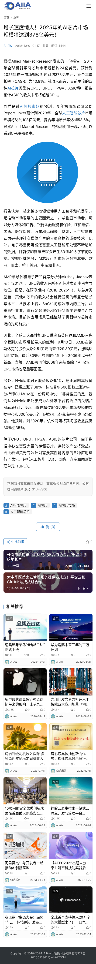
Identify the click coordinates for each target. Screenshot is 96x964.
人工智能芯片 (73, 113)
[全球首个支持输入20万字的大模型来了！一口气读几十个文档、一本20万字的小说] (71, 900)
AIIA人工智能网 (53, 953)
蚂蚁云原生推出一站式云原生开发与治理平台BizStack (70, 811)
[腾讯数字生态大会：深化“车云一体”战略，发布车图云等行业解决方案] (25, 900)
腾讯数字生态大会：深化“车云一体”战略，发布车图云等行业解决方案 (24, 920)
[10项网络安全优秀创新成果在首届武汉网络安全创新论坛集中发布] (25, 790)
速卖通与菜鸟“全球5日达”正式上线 (25, 647)
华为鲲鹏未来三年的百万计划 (70, 647)
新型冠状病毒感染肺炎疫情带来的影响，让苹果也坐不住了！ (24, 702)
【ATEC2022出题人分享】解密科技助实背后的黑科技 (70, 865)
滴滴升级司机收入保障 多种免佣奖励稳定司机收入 (24, 756)
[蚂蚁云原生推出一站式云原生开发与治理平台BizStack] (71, 790)
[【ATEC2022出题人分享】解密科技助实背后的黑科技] (71, 845)
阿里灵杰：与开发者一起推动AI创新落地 (24, 865)
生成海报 (17, 542)
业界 (45, 46)
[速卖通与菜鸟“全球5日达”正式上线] (25, 627)
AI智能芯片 (18, 505)
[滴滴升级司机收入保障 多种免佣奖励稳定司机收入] (25, 736)
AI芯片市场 (30, 106)
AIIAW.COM (58, 957)
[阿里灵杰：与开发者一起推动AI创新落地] (25, 845)
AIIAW (7, 46)
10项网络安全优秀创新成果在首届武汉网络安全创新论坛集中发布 (24, 811)
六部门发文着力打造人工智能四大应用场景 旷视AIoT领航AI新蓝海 (70, 702)
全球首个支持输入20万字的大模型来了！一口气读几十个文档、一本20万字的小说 (70, 920)
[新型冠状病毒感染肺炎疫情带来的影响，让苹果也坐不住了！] (25, 681)
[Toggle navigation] (89, 6)
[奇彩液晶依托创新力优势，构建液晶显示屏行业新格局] (71, 736)
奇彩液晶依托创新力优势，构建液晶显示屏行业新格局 (70, 756)
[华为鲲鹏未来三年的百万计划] (71, 627)
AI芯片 (13, 88)
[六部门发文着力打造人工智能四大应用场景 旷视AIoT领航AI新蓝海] (71, 681)
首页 (6, 17)
